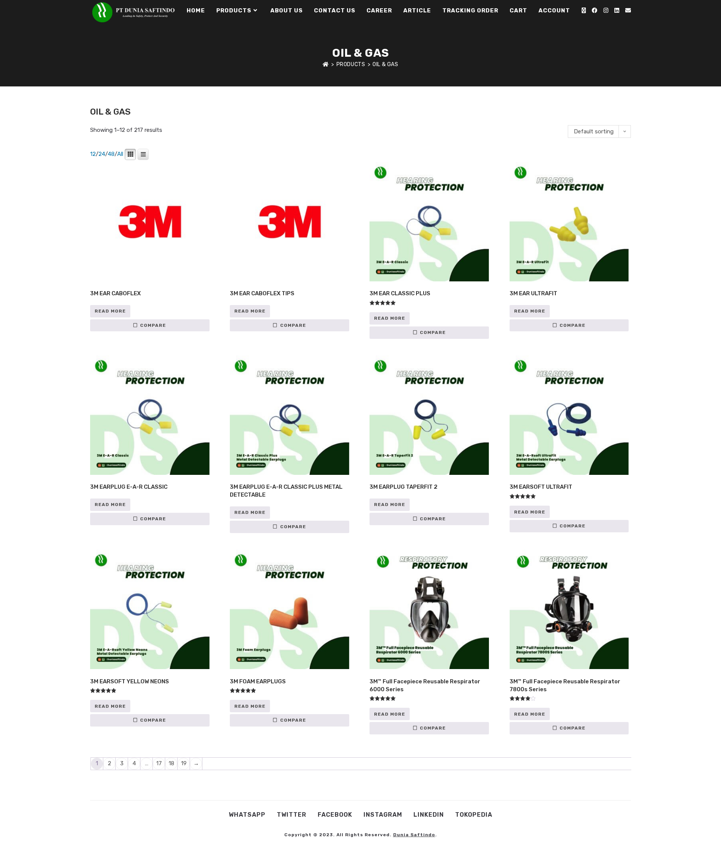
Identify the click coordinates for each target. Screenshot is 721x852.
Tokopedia (473, 814)
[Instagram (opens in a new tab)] (605, 11)
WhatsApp (247, 814)
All (120, 154)
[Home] (326, 64)
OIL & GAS (385, 64)
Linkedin (428, 814)
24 (101, 154)
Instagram (383, 814)
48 (111, 154)
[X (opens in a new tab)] (584, 11)
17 (159, 763)
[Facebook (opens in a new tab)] (594, 11)
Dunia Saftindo (414, 834)
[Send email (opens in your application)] (628, 11)
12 (93, 154)
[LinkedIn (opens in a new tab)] (616, 11)
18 (171, 763)
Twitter (291, 814)
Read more (110, 311)
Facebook (335, 814)
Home (505, 437)
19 (184, 763)
